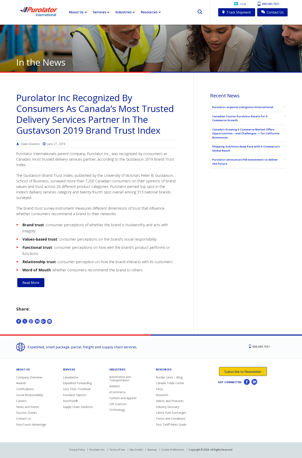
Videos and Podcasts (170, 401)
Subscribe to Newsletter (243, 371)
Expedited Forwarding (77, 383)
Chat (243, 4)
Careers (21, 401)
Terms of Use (117, 450)
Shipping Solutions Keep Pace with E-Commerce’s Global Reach (246, 148)
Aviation (114, 386)
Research (162, 395)
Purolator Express (74, 395)
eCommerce (117, 392)
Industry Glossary (167, 407)
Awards (21, 383)
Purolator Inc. (97, 450)
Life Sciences (118, 404)
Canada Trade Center (170, 383)
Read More (30, 282)
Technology (117, 410)
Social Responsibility (29, 395)
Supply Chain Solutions (78, 407)
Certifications (25, 389)
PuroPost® (70, 401)
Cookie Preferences (172, 450)
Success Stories (26, 413)
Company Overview (29, 377)
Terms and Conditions (170, 418)
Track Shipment (238, 12)
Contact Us (275, 12)
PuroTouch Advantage (31, 424)
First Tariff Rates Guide (171, 424)
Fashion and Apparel (122, 398)
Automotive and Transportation (120, 378)
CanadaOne (70, 377)
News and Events (27, 407)
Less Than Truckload (77, 389)
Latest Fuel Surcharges (171, 413)
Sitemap (152, 450)
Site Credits (136, 450)
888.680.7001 (270, 4)
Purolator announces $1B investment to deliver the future (245, 162)
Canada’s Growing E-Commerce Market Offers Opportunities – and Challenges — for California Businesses (245, 133)
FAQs (159, 389)
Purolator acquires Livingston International (242, 107)
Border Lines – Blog (169, 377)
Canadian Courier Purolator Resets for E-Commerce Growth (240, 118)
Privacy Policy (77, 450)
